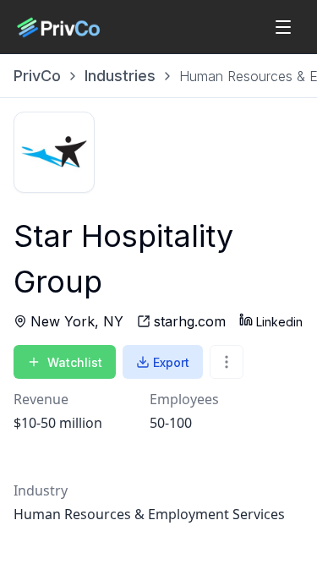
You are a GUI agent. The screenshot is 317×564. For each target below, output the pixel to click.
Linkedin (279, 322)
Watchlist (74, 362)
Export (171, 362)
